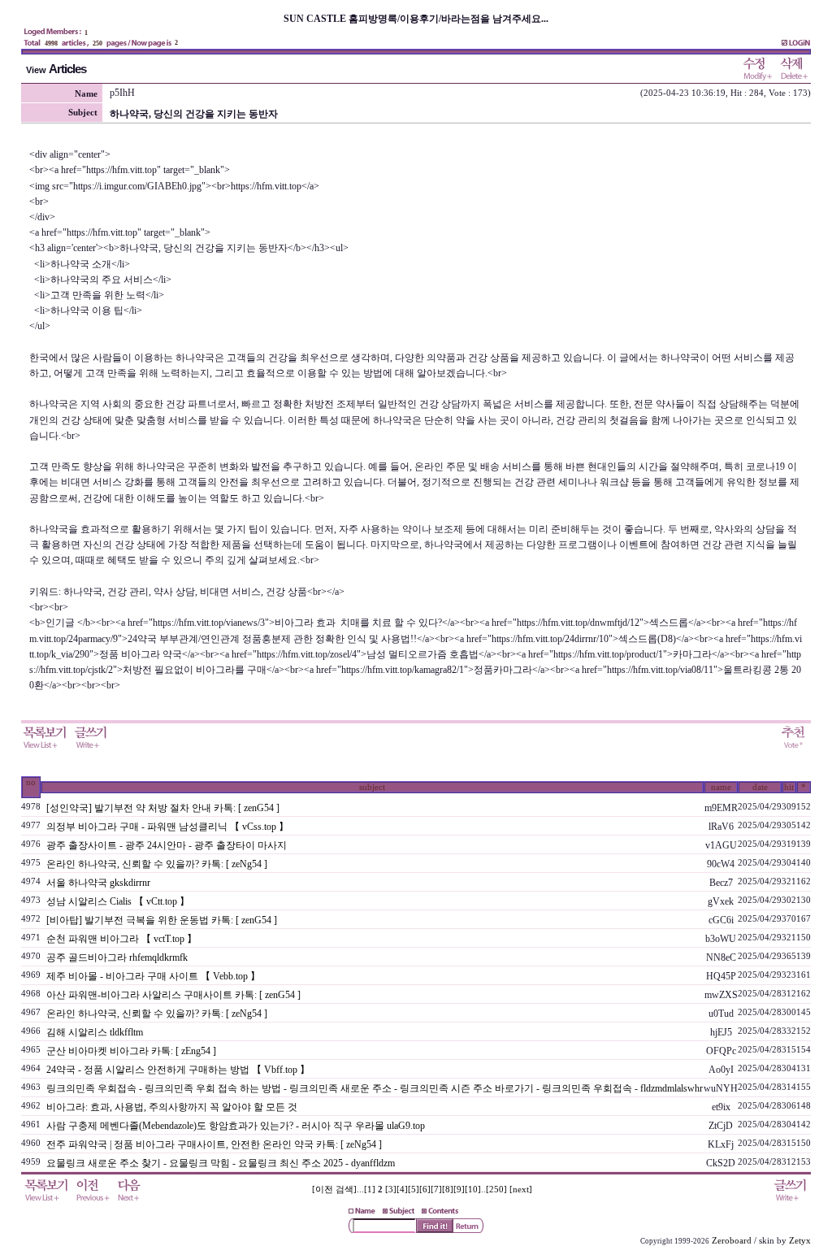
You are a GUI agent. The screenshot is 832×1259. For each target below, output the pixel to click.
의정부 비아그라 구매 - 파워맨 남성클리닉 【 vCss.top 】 (167, 826)
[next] (520, 1189)
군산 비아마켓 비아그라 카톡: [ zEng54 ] (131, 1051)
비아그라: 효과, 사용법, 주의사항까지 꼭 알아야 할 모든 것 (171, 1107)
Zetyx (800, 1240)
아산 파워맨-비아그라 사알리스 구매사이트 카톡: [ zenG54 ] (173, 995)
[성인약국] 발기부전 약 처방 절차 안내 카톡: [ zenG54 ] (163, 808)
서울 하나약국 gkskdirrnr (98, 882)
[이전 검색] (334, 1189)
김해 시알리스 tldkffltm (94, 1032)
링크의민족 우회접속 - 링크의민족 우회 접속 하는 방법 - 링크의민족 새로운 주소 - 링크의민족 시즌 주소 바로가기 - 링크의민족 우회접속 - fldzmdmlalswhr (374, 1088)
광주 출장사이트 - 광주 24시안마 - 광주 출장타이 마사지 (166, 845)
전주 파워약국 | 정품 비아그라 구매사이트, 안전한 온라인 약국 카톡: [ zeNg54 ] (214, 1144)
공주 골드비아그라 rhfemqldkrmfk (117, 957)
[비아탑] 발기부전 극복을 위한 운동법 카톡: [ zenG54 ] (161, 920)
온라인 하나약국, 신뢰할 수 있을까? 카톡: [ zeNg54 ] (156, 864)
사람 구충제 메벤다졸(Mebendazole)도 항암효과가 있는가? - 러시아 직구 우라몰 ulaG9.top (235, 1125)
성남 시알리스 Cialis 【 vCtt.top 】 (117, 901)
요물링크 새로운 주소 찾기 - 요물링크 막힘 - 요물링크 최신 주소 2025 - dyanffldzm (220, 1163)
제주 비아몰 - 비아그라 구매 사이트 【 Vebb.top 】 (153, 976)
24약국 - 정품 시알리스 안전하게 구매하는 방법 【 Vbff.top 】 (178, 1069)
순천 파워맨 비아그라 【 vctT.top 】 (121, 938)
